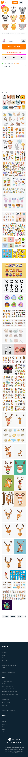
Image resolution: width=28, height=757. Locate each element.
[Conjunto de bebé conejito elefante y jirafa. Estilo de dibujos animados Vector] (8, 168)
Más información (7, 66)
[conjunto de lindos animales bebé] (7, 272)
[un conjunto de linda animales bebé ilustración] (9, 457)
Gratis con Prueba (14, 46)
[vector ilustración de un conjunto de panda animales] (8, 435)
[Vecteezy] (2, 2)
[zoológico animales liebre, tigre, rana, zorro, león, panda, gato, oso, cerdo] (8, 309)
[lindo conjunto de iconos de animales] (6, 380)
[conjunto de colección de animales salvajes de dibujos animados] (8, 180)
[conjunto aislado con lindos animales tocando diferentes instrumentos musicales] (13, 234)
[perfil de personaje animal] (13, 368)
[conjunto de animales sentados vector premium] (13, 337)
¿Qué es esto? (16, 63)
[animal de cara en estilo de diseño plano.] (13, 102)
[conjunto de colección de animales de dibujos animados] (7, 190)
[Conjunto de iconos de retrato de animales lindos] (13, 247)
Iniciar (21, 2)
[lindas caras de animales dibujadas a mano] (8, 144)
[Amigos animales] (6, 216)
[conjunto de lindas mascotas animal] (19, 308)
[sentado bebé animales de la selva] (8, 297)
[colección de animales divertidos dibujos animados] (13, 284)
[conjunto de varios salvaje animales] (8, 479)
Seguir (23, 41)
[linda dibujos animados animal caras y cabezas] (18, 445)
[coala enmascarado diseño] (8, 467)
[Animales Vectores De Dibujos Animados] (9, 320)
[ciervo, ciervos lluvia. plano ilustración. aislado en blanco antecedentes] (8, 564)
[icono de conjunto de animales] (13, 352)
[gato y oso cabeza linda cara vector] (8, 447)
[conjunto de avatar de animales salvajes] (9, 390)
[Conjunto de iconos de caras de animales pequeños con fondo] (9, 226)
